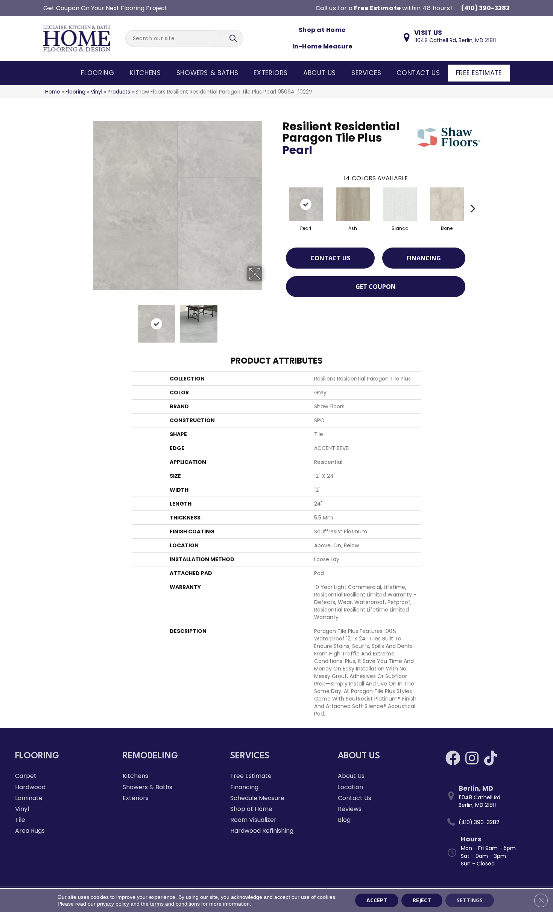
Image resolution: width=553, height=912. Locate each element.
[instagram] (472, 758)
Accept (376, 900)
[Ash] (353, 204)
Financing (424, 258)
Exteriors (271, 72)
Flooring (97, 72)
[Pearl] (306, 204)
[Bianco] (400, 204)
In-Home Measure (322, 46)
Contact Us (418, 72)
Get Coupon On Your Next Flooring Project (105, 8)
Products (119, 91)
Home (52, 91)
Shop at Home (322, 30)
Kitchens (145, 72)
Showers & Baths (207, 72)
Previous (87, 320)
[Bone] (447, 204)
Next (267, 320)
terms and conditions (175, 904)
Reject (422, 900)
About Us (319, 72)
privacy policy (113, 904)
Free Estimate (479, 72)
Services (366, 72)
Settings (470, 900)
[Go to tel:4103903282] (491, 822)
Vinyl (96, 91)
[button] (234, 38)
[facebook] (452, 758)
